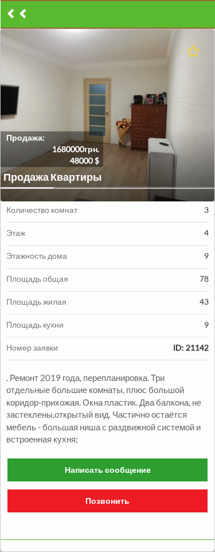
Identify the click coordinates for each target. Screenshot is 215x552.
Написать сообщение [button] (108, 470)
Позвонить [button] (107, 501)
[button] (107, 115)
